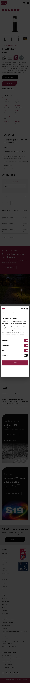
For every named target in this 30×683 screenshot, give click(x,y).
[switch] (26, 345)
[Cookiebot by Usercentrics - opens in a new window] (21, 309)
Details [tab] (15, 313)
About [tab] (24, 313)
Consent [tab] (5, 313)
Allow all (15, 362)
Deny (15, 373)
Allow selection (15, 367)
